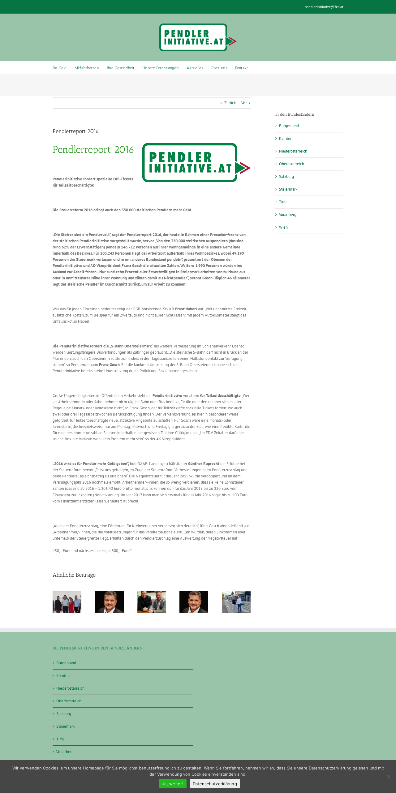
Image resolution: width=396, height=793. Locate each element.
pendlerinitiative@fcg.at (324, 6)
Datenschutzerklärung (215, 783)
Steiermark (288, 189)
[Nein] (388, 777)
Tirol (283, 202)
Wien (283, 227)
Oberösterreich (291, 163)
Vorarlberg (287, 214)
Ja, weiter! (172, 783)
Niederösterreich (293, 151)
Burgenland (289, 125)
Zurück (230, 103)
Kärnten (285, 138)
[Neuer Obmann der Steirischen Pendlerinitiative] (193, 594)
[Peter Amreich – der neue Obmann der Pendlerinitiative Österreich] (236, 594)
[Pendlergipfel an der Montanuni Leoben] (67, 594)
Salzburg (286, 176)
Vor (244, 103)
